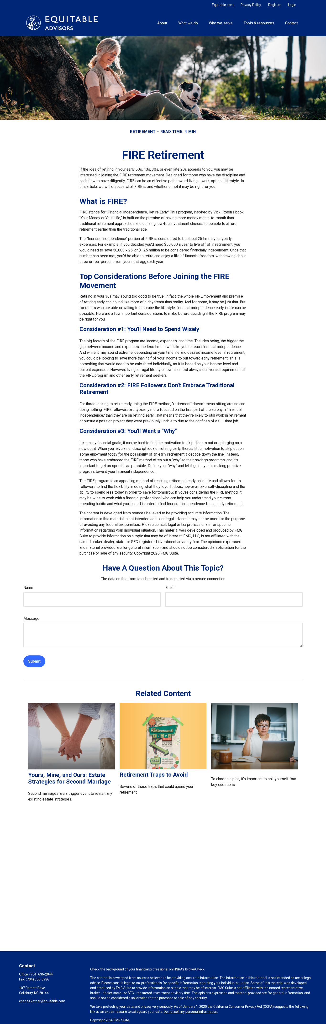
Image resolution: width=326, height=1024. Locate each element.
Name (28, 587)
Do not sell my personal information (190, 1011)
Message (31, 618)
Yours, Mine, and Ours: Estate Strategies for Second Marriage (69, 778)
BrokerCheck (195, 969)
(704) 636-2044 (41, 974)
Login (292, 5)
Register (274, 5)
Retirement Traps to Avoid (154, 774)
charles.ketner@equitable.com (42, 1001)
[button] (162, 22)
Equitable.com (222, 5)
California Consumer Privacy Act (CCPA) (243, 1006)
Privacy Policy (251, 5)
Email (169, 587)
